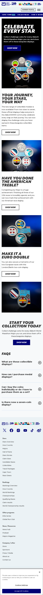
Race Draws (7, 475)
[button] (38, 9)
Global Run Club (9, 519)
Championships (9, 496)
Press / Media (8, 553)
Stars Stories (7, 455)
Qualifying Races (9, 499)
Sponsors (6, 550)
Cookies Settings (21, 585)
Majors (5, 448)
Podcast (6, 533)
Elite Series (7, 516)
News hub (6, 529)
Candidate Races (9, 462)
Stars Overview (8, 442)
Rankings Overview (10, 486)
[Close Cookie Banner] (39, 572)
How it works (8, 445)
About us (6, 556)
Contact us (7, 560)
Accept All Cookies (21, 591)
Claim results (7, 502)
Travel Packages (9, 469)
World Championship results (13, 506)
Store (5, 546)
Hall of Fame (7, 452)
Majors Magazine (9, 536)
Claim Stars (7, 459)
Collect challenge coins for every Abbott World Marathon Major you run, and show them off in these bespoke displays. (21, 39)
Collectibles (7, 465)
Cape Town (7, 472)
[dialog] (21, 582)
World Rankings (9, 492)
